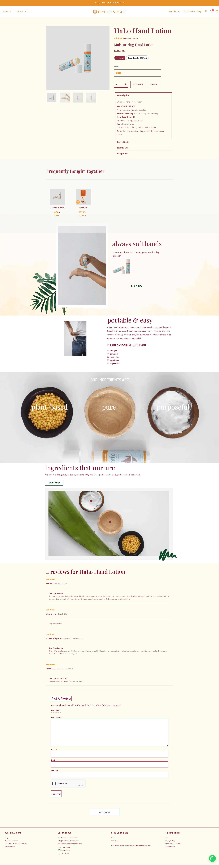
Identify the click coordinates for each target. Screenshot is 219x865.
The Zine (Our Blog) (193, 11)
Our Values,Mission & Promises (16, 844)
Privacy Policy (170, 841)
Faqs (166, 838)
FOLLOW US (104, 812)
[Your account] (206, 11)
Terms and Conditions (173, 844)
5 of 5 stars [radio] (60, 712)
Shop (5, 11)
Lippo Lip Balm (57, 207)
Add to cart (138, 84)
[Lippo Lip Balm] (57, 197)
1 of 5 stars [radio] (51, 712)
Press (113, 838)
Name (54, 750)
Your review (56, 717)
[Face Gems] (83, 197)
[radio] (119, 58)
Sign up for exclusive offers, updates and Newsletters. (131, 845)
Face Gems (83, 207)
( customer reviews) (130, 38)
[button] (137, 286)
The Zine (114, 841)
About (20, 11)
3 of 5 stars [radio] (56, 712)
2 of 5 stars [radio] (54, 712)
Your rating (56, 710)
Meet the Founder (11, 841)
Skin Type (54, 770)
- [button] (116, 83)
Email (54, 760)
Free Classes (174, 11)
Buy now (153, 84)
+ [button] (126, 83)
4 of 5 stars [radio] (58, 712)
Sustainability (10, 846)
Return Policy (170, 846)
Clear (116, 66)
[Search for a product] (217, 11)
